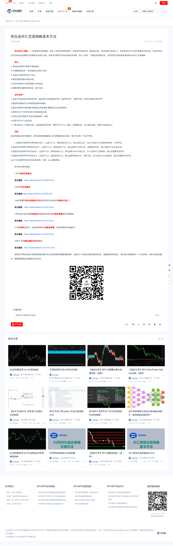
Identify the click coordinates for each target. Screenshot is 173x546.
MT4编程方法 (56, 378)
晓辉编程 (26, 530)
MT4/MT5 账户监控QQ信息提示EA (50, 503)
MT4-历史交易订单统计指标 (85, 500)
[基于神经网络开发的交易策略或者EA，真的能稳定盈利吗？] (146, 397)
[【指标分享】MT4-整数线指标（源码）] (106, 439)
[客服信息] (169, 270)
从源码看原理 (28, 374)
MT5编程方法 (67, 378)
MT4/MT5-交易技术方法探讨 (26, 315)
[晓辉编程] (16, 11)
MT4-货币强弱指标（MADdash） (87, 492)
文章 (39, 11)
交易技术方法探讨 (29, 21)
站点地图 (31, 3)
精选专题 (49, 11)
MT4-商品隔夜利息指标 (83, 496)
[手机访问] (169, 275)
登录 (164, 3)
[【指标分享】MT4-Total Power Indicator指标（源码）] (146, 355)
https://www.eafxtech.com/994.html (39, 180)
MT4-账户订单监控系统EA (117, 503)
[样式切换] (169, 265)
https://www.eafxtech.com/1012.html (39, 247)
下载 (50, 3)
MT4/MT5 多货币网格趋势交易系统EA (52, 492)
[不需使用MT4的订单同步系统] (67, 355)
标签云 (21, 3)
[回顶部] (169, 280)
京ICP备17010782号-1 (37, 530)
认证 (14, 3)
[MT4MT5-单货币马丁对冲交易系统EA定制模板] (106, 397)
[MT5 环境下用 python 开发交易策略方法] (67, 397)
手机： (9, 492)
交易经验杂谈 (147, 420)
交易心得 (90, 11)
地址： (9, 503)
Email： (10, 496)
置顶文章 (41, 3)
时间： (9, 500)
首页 (31, 11)
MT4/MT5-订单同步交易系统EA (119, 492)
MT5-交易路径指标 (82, 503)
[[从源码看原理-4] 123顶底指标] (27, 355)
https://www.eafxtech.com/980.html (37, 193)
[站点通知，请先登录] (156, 3)
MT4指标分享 (107, 378)
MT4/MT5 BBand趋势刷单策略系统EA (52, 500)
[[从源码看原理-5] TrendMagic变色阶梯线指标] (27, 439)
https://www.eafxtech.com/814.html (39, 220)
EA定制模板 (106, 420)
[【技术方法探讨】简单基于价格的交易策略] (27, 397)
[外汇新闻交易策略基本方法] (146, 439)
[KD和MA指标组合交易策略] (67, 439)
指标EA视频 (77, 11)
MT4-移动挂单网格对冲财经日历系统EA (122, 507)
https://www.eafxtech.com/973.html (39, 207)
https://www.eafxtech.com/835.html (39, 234)
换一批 (160, 339)
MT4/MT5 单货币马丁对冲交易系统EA (52, 496)
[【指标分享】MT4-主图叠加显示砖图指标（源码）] (106, 355)
